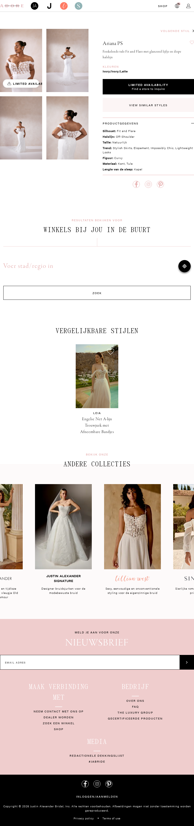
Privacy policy (84, 818)
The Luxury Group (135, 712)
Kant (121, 163)
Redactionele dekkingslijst (97, 755)
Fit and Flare (126, 131)
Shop (163, 6)
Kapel (138, 169)
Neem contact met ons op (59, 711)
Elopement (141, 148)
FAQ (135, 706)
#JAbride (97, 761)
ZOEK (97, 293)
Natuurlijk (119, 142)
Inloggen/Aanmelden (97, 796)
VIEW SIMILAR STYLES (148, 105)
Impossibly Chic (162, 148)
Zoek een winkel (59, 723)
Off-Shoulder (125, 136)
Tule (130, 163)
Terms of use (111, 818)
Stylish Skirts (122, 148)
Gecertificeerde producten (135, 718)
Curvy (118, 158)
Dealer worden (59, 717)
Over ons (135, 700)
